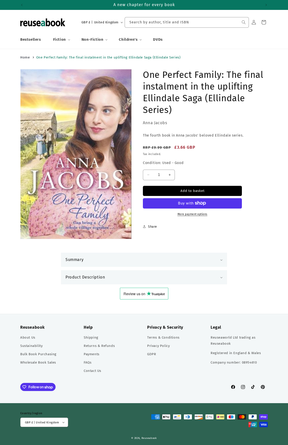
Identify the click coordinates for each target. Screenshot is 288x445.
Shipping (91, 338)
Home (25, 57)
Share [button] (152, 227)
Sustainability (31, 346)
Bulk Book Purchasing (38, 354)
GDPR (151, 354)
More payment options (192, 214)
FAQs (87, 363)
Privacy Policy (158, 346)
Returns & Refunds (99, 346)
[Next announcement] (266, 5)
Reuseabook (149, 438)
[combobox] (187, 22)
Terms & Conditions (163, 338)
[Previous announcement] (22, 5)
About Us (27, 338)
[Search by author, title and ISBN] (244, 22)
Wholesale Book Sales (38, 363)
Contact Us (92, 371)
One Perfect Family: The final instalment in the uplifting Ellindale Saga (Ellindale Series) (108, 57)
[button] (61, 39)
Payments (91, 354)
